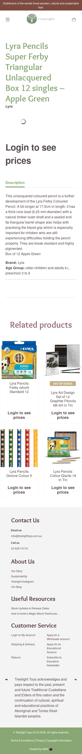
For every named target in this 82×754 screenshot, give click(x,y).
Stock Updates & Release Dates (30, 608)
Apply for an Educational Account (54, 648)
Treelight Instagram (22, 581)
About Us (23, 561)
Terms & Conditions (22, 740)
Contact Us (25, 520)
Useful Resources (33, 598)
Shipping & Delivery (23, 644)
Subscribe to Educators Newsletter (54, 661)
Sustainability (19, 576)
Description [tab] (15, 182)
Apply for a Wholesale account (58, 637)
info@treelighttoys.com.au (26, 536)
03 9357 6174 (19, 548)
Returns (16, 657)
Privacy (40, 740)
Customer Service (34, 625)
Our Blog (16, 587)
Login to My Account (23, 635)
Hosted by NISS (39, 749)
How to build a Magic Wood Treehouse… (35, 613)
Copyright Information (59, 740)
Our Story (16, 571)
